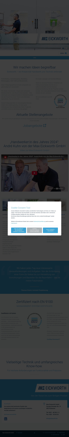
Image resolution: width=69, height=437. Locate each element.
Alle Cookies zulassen (50, 230)
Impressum (14, 223)
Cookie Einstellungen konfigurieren (34, 230)
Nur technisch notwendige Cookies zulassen (18, 230)
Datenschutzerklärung (39, 221)
